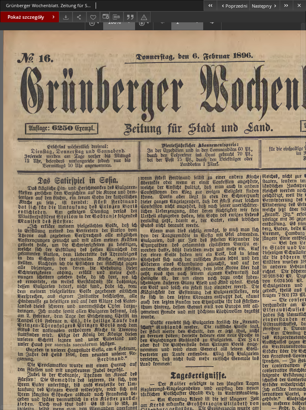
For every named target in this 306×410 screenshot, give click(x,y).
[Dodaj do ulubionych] (93, 17)
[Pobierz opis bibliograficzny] (116, 17)
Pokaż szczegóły (26, 17)
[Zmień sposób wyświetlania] (105, 17)
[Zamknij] (299, 5)
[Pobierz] (66, 17)
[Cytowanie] (130, 17)
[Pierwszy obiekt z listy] (210, 5)
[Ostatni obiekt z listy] (286, 5)
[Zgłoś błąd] (144, 17)
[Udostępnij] (79, 17)
